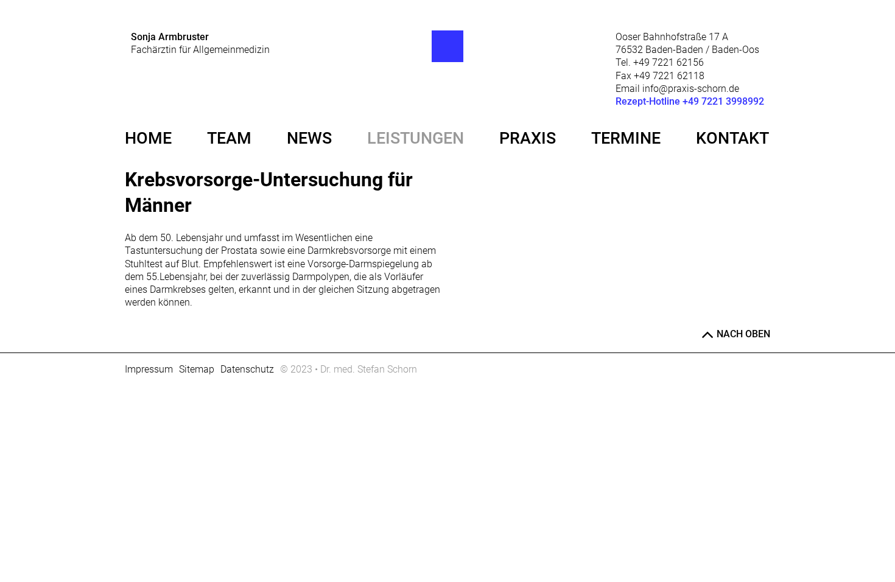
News (309, 138)
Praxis (527, 138)
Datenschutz (247, 369)
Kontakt (732, 138)
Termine (626, 138)
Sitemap (196, 369)
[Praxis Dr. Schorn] (447, 46)
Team (229, 138)
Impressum (149, 369)
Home (148, 138)
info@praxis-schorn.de (690, 88)
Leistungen (415, 138)
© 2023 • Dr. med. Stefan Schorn (348, 369)
